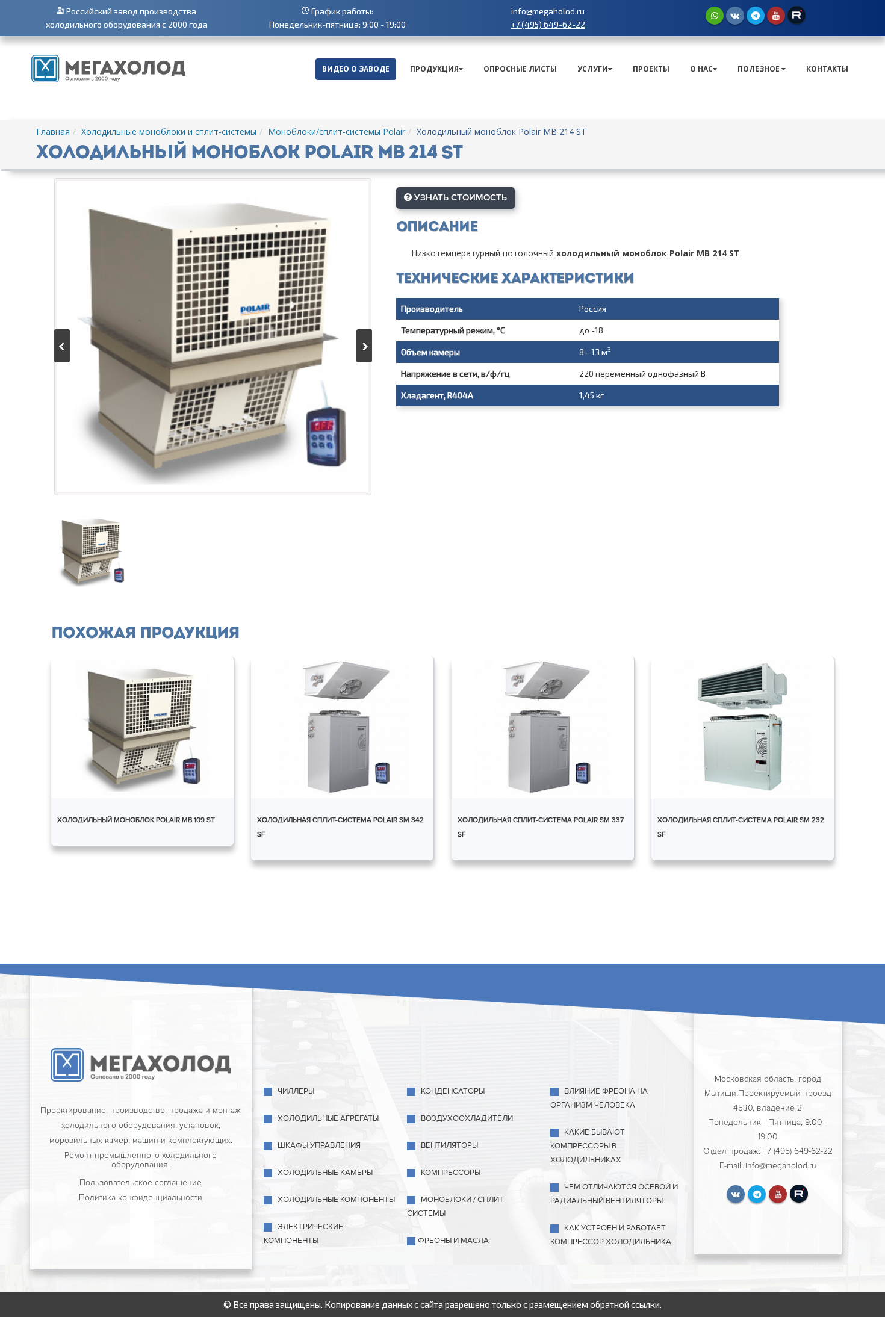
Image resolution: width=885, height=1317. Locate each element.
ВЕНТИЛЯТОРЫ (449, 1145)
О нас (701, 69)
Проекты (651, 69)
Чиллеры (296, 1091)
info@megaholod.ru (548, 11)
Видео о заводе (356, 69)
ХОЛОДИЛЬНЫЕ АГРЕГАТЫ (328, 1118)
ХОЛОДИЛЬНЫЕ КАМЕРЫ (325, 1172)
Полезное (759, 69)
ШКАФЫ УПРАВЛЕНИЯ (319, 1145)
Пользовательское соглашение (140, 1182)
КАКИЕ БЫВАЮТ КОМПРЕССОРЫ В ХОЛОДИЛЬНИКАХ (587, 1146)
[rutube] (796, 15)
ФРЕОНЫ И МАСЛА (453, 1240)
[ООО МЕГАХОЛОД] (108, 67)
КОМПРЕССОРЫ (450, 1172)
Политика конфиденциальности (140, 1197)
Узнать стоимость (459, 197)
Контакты (827, 69)
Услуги (592, 69)
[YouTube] (776, 16)
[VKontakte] (735, 16)
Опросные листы (520, 69)
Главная (53, 131)
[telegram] (756, 16)
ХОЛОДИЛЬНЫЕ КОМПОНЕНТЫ (336, 1199)
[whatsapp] (715, 16)
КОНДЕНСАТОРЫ (453, 1091)
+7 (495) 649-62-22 (548, 24)
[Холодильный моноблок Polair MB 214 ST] (212, 336)
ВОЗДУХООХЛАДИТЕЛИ (467, 1118)
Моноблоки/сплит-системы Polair (336, 131)
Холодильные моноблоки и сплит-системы (168, 131)
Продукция (434, 69)
